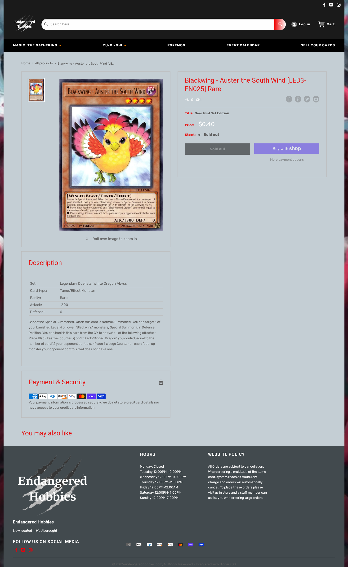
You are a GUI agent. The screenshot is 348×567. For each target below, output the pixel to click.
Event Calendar (243, 45)
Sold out (217, 149)
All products (44, 63)
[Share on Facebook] (289, 99)
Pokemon (176, 45)
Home (25, 63)
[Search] (280, 24)
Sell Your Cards (318, 45)
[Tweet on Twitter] (307, 99)
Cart (331, 24)
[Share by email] (316, 99)
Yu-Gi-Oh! (113, 45)
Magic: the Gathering (36, 45)
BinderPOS (228, 564)
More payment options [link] (287, 160)
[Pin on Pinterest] (298, 99)
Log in (304, 24)
